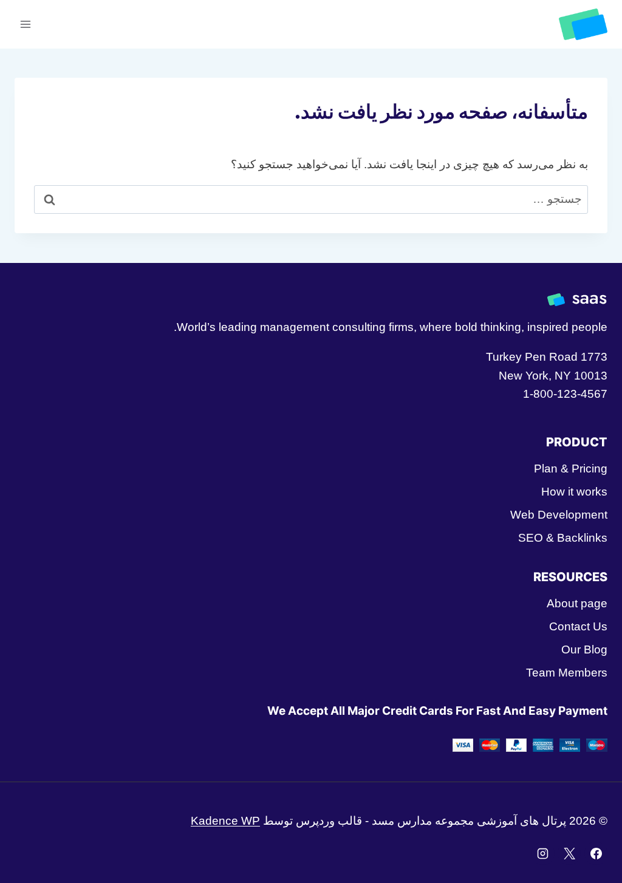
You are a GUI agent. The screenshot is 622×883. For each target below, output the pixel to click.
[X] (569, 853)
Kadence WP (225, 820)
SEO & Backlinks (562, 537)
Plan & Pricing (570, 468)
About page (577, 603)
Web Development (558, 514)
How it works (574, 491)
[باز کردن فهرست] (26, 24)
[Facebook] (595, 853)
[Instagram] (543, 853)
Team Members (566, 672)
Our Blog (584, 649)
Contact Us (578, 626)
